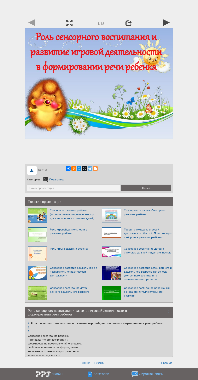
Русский (99, 363)
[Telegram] (90, 168)
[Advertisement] (99, 8)
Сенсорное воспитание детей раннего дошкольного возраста (69, 289)
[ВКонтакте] (68, 168)
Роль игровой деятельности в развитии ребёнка (68, 231)
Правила (166, 363)
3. (29, 331)
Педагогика (56, 179)
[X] (84, 168)
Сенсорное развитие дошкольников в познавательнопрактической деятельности (73, 271)
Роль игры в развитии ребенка (69, 248)
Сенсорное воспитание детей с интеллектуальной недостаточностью (147, 250)
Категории (101, 373)
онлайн (57, 373)
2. (29, 327)
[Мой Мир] (79, 168)
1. (29, 323)
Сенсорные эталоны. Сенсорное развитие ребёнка (145, 212)
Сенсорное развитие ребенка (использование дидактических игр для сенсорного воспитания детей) (72, 214)
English (86, 363)
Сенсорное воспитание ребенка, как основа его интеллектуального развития (147, 291)
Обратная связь (151, 373)
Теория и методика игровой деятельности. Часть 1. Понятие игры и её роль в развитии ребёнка (148, 233)
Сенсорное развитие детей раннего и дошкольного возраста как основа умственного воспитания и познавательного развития (148, 273)
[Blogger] (95, 168)
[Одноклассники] (73, 168)
